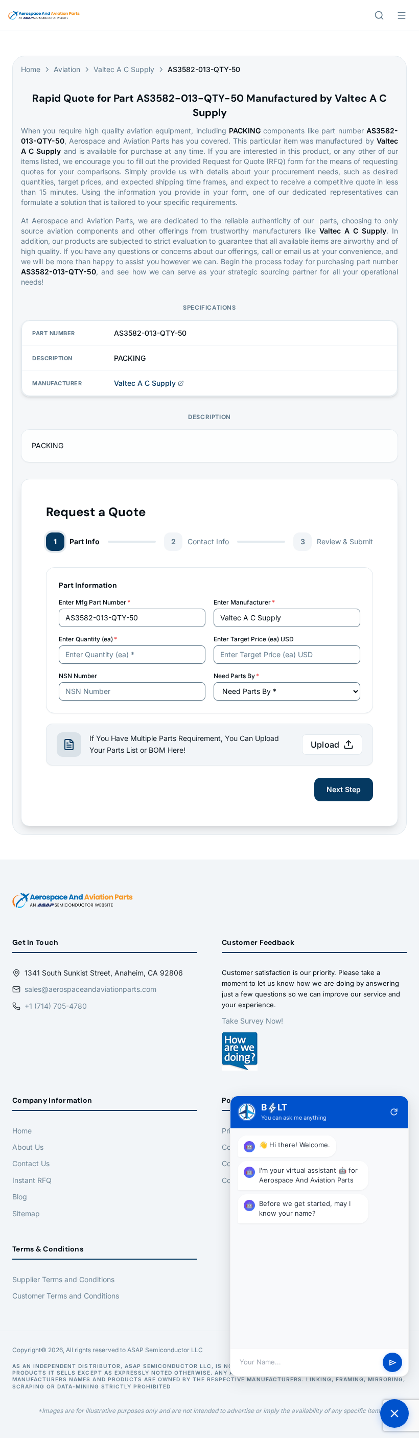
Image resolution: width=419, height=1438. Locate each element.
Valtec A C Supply (124, 69)
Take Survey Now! (252, 1020)
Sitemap (26, 1213)
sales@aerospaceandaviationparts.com (90, 989)
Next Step (344, 789)
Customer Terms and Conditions (65, 1295)
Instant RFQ (32, 1180)
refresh (394, 1112)
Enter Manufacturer (244, 602)
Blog (19, 1196)
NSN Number (78, 676)
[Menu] (401, 15)
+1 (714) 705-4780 (56, 1006)
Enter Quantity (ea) (88, 639)
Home (30, 69)
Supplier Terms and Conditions (63, 1279)
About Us (27, 1147)
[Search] (379, 15)
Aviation (67, 69)
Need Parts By (236, 676)
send (392, 1362)
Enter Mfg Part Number (94, 602)
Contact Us (31, 1163)
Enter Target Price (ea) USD (254, 639)
